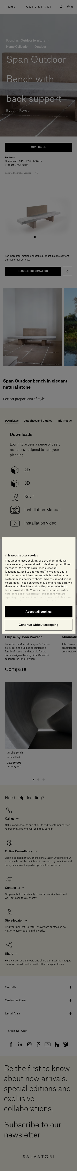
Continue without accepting (38, 624)
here (7, 594)
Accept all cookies (38, 611)
